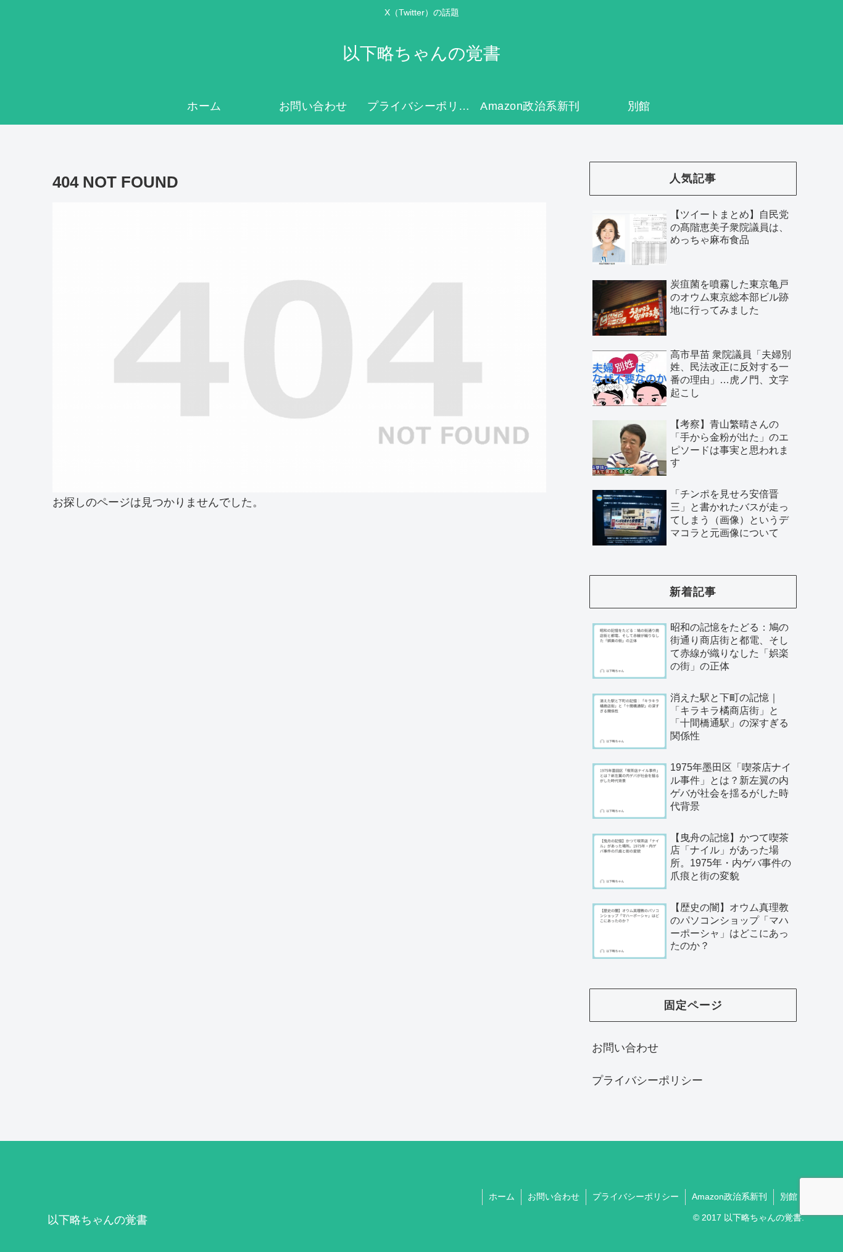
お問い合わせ (625, 1048)
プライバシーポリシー (647, 1080)
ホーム (502, 1196)
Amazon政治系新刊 (729, 1196)
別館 (788, 1196)
